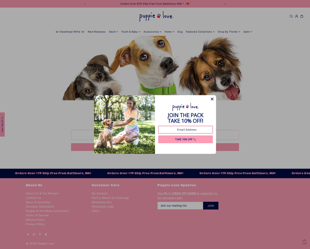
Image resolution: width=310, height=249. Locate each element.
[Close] (212, 99)
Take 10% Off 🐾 (185, 139)
